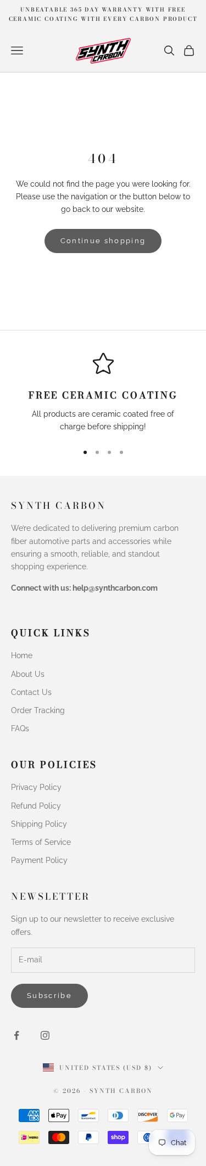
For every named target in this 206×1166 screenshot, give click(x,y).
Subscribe (49, 995)
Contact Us (31, 692)
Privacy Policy (36, 787)
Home (21, 655)
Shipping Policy (39, 824)
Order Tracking (38, 710)
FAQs (20, 728)
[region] (103, 392)
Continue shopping (103, 241)
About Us (27, 674)
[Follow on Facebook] (16, 1035)
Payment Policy (39, 860)
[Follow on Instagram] (45, 1035)
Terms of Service (41, 842)
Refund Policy (36, 805)
